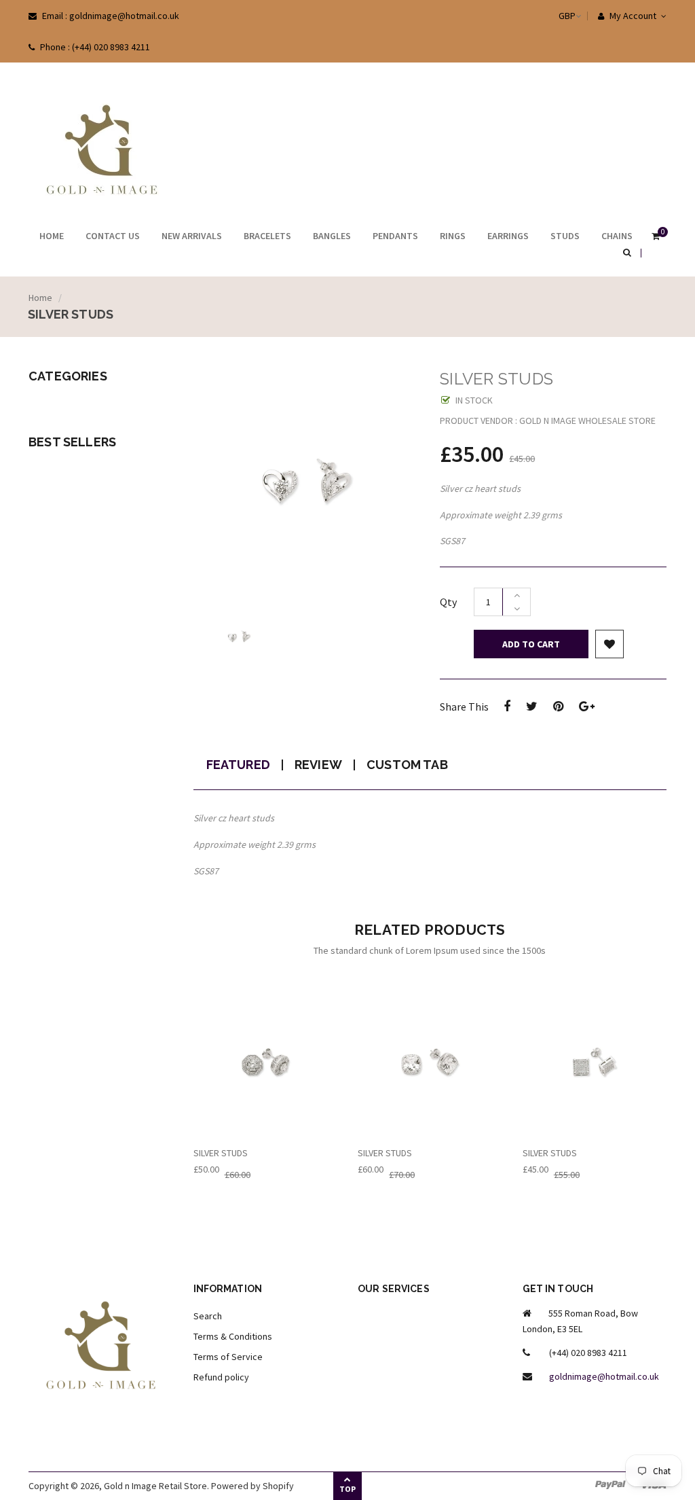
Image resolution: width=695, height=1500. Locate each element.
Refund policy (221, 1377)
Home (40, 297)
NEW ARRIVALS (192, 236)
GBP (553, 16)
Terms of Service (228, 1357)
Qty (448, 602)
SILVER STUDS (220, 1153)
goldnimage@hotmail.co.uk (604, 1376)
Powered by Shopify (252, 1486)
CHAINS (617, 236)
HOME (51, 236)
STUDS (565, 236)
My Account (631, 16)
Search (207, 1316)
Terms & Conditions (232, 1336)
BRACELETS (267, 236)
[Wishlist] (609, 644)
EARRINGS (508, 236)
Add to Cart (531, 644)
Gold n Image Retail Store (155, 1486)
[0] (656, 237)
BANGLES (332, 236)
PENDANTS (395, 236)
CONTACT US (113, 236)
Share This (464, 706)
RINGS (453, 236)
